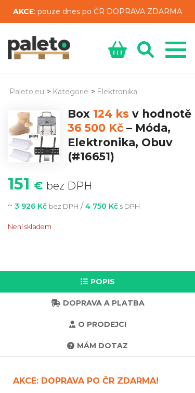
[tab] (97, 282)
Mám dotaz (102, 345)
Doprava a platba (104, 303)
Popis (102, 281)
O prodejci (102, 324)
